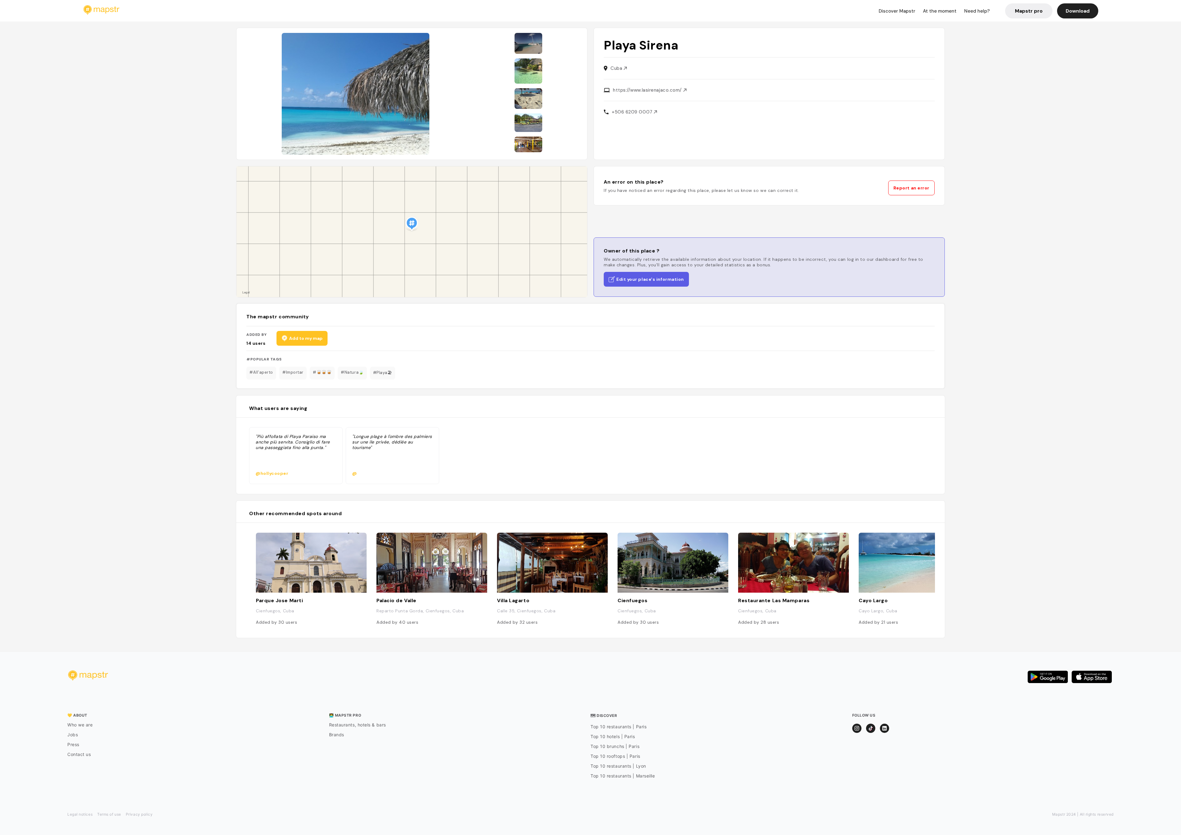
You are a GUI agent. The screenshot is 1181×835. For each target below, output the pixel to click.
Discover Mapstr (897, 11)
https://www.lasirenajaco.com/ (648, 90)
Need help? (977, 11)
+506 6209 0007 (633, 112)
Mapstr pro (1029, 11)
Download (1078, 11)
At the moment (939, 11)
